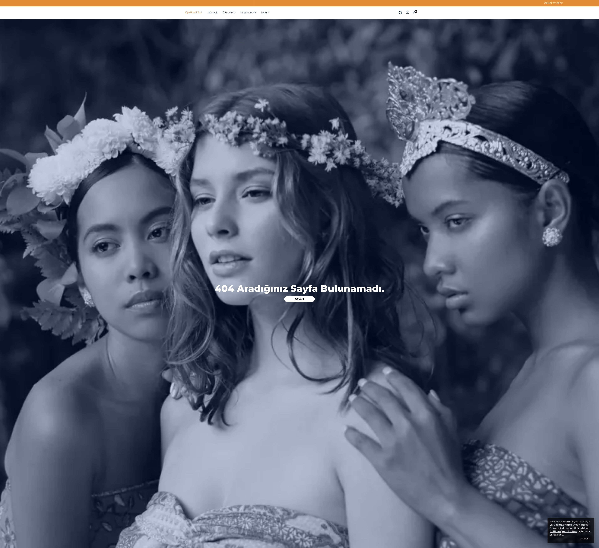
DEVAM (299, 299)
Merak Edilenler (248, 12)
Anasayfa (213, 12)
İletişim (265, 12)
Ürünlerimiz (229, 12)
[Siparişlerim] (407, 13)
